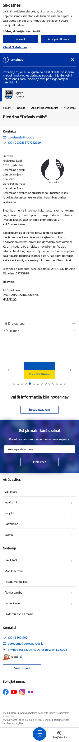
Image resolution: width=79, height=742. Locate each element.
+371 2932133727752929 (24, 142)
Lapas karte (12, 603)
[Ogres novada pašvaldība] (39, 99)
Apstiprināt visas (58, 39)
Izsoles (9, 534)
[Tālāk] (70, 370)
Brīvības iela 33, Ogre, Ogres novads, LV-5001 (37, 649)
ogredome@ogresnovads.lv (25, 643)
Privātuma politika (16, 582)
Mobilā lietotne (14, 571)
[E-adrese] (10, 657)
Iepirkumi (11, 502)
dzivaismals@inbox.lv (21, 137)
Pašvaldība (11, 524)
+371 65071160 (18, 637)
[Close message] (72, 59)
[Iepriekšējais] (8, 370)
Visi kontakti (22, 668)
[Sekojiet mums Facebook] (6, 692)
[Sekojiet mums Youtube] (14, 691)
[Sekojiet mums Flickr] (30, 691)
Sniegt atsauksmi (39, 409)
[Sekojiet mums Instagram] (22, 692)
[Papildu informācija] (21, 657)
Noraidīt (21, 39)
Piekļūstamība (13, 592)
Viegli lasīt (11, 560)
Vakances (11, 491)
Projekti (9, 513)
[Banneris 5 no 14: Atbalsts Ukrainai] (39, 370)
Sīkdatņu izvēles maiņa (19, 614)
